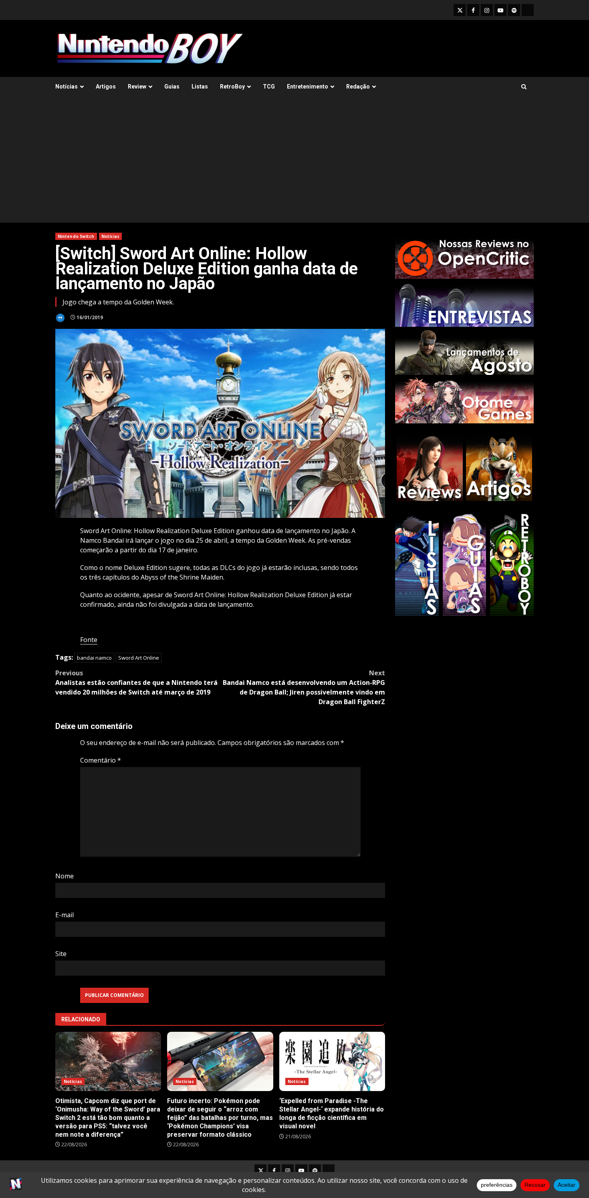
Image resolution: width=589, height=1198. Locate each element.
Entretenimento (307, 86)
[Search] (523, 87)
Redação (358, 86)
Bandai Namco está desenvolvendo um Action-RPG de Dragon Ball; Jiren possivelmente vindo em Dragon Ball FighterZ (304, 687)
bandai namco (94, 657)
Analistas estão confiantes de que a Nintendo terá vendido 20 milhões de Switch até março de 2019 (136, 682)
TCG (269, 86)
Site (61, 953)
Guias (172, 86)
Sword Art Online (138, 657)
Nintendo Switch (76, 236)
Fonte (88, 639)
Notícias (66, 86)
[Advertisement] (294, 163)
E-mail (64, 914)
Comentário (100, 760)
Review (137, 86)
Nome (64, 876)
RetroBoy (232, 86)
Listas (200, 86)
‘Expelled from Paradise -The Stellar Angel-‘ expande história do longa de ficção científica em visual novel (332, 1061)
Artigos (106, 86)
